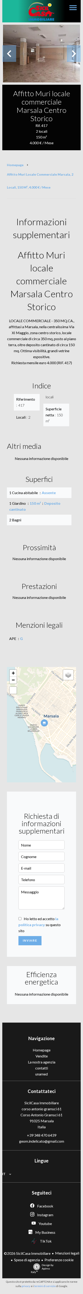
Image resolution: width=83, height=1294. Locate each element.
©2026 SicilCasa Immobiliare (27, 1253)
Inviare (30, 940)
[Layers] (68, 675)
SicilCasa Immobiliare (41, 1103)
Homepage (15, 165)
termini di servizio (45, 1286)
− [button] (13, 680)
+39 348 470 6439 (41, 1135)
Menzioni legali (67, 1253)
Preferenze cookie (59, 1260)
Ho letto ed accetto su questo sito (39, 924)
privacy (26, 1286)
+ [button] (13, 673)
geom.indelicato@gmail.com (41, 1141)
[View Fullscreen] (13, 690)
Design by (42, 1268)
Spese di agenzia (27, 1260)
